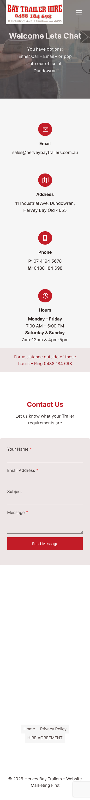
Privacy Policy (53, 729)
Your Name (19, 449)
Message (17, 512)
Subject (14, 491)
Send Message (45, 543)
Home (29, 729)
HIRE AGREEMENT (45, 737)
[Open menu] (78, 12)
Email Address (22, 470)
